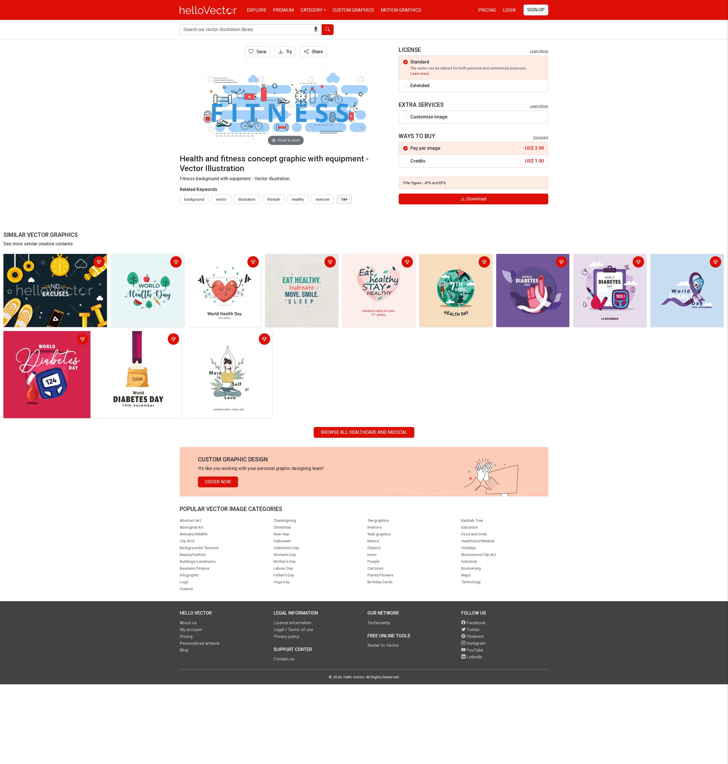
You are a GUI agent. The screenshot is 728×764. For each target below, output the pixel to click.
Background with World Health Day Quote (301, 262)
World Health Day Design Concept (146, 259)
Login (509, 10)
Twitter (473, 629)
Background (194, 199)
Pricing (487, 10)
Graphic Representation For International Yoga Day (227, 340)
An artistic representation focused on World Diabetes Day (42, 340)
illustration (246, 199)
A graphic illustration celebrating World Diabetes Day (530, 262)
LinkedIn (474, 657)
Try (288, 51)
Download (475, 199)
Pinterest (475, 636)
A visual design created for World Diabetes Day (608, 262)
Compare (540, 137)
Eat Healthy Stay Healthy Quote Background (375, 262)
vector (221, 199)
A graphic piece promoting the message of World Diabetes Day (684, 262)
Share (317, 51)
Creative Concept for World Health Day (224, 262)
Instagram (476, 643)
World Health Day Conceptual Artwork (450, 262)
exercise (322, 199)
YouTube (474, 650)
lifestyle (273, 199)
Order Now (218, 481)
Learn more (419, 73)
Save (260, 51)
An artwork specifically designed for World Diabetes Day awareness (132, 340)
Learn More (539, 51)
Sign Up (536, 10)
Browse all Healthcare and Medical (364, 432)
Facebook (475, 622)
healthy (298, 199)
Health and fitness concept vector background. (51, 259)
